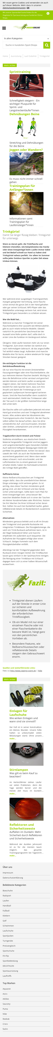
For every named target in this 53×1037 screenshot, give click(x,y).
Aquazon (7, 988)
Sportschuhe (8, 951)
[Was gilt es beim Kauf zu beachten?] (26, 754)
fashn (5, 1029)
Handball (7, 905)
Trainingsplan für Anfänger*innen (22, 187)
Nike (40, 670)
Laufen (6, 900)
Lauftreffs (7, 976)
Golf (4, 920)
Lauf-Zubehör (30, 56)
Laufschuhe (8, 930)
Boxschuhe (8, 890)
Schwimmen (8, 925)
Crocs (5, 1024)
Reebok (6, 1019)
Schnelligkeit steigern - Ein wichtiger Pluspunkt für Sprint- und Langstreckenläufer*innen (25, 105)
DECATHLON (8, 966)
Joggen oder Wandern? (26, 150)
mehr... (13, 738)
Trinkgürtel (45, 56)
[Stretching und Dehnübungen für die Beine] (26, 128)
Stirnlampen (19, 770)
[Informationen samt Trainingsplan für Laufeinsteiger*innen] (26, 204)
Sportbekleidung (10, 961)
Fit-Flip (6, 956)
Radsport (7, 895)
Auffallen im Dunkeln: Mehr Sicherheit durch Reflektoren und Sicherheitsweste (26, 835)
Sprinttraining (20, 72)
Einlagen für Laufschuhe (18, 712)
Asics (5, 994)
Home (5, 56)
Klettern (6, 915)
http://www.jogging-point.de (23, 670)
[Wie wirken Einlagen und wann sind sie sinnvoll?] (26, 696)
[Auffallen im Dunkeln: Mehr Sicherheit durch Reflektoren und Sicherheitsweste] (26, 809)
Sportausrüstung (10, 971)
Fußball (6, 910)
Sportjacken (8, 935)
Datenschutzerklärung (13, 877)
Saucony (6, 1004)
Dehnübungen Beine (24, 114)
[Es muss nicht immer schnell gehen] (26, 164)
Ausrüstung (16, 56)
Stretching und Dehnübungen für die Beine (26, 144)
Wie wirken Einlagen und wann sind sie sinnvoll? (24, 719)
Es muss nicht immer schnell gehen (26, 180)
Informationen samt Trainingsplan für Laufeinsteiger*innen (22, 222)
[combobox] (26, 38)
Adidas (6, 999)
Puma (5, 1009)
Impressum (8, 872)
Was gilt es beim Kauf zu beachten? (24, 775)
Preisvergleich (9, 945)
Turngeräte (8, 940)
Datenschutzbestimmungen (14, 8)
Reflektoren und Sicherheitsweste (22, 826)
